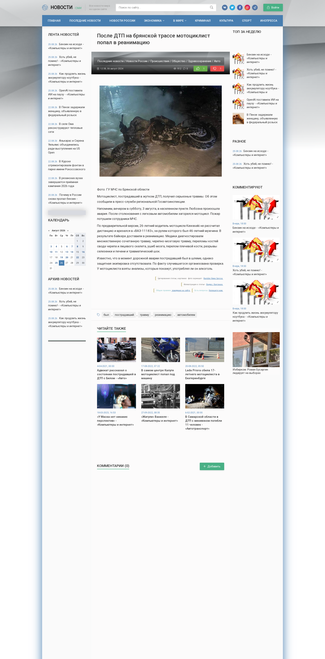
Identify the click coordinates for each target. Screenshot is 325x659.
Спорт (246, 20)
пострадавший (124, 315)
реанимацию (163, 315)
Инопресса (268, 20)
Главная (54, 20)
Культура (226, 20)
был (106, 315)
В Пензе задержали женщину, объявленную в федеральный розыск (66, 111)
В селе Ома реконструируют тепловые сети (65, 128)
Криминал (203, 20)
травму (144, 315)
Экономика (153, 20)
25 (56, 263)
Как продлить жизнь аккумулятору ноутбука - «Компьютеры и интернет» (67, 77)
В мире (178, 20)
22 (77, 257)
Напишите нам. (216, 290)
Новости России (122, 20)
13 (66, 252)
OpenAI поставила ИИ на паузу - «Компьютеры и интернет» (66, 94)
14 (72, 252)
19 (61, 257)
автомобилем (186, 315)
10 (51, 252)
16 (83, 252)
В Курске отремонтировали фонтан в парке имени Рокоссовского (66, 165)
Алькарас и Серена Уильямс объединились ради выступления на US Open (66, 146)
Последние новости (85, 20)
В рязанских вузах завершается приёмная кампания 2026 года (65, 182)
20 (66, 257)
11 (56, 252)
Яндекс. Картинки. (214, 284)
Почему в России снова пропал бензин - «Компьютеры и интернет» (65, 198)
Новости (66, 7)
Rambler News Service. (213, 278)
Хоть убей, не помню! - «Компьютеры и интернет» (64, 61)
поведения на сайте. (180, 290)
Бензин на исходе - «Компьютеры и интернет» (66, 46)
